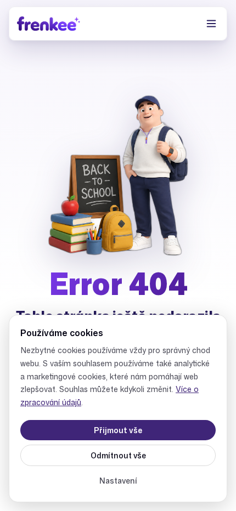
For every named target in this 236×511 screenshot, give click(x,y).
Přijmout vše (118, 430)
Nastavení (118, 480)
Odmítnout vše (118, 455)
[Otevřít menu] (211, 24)
